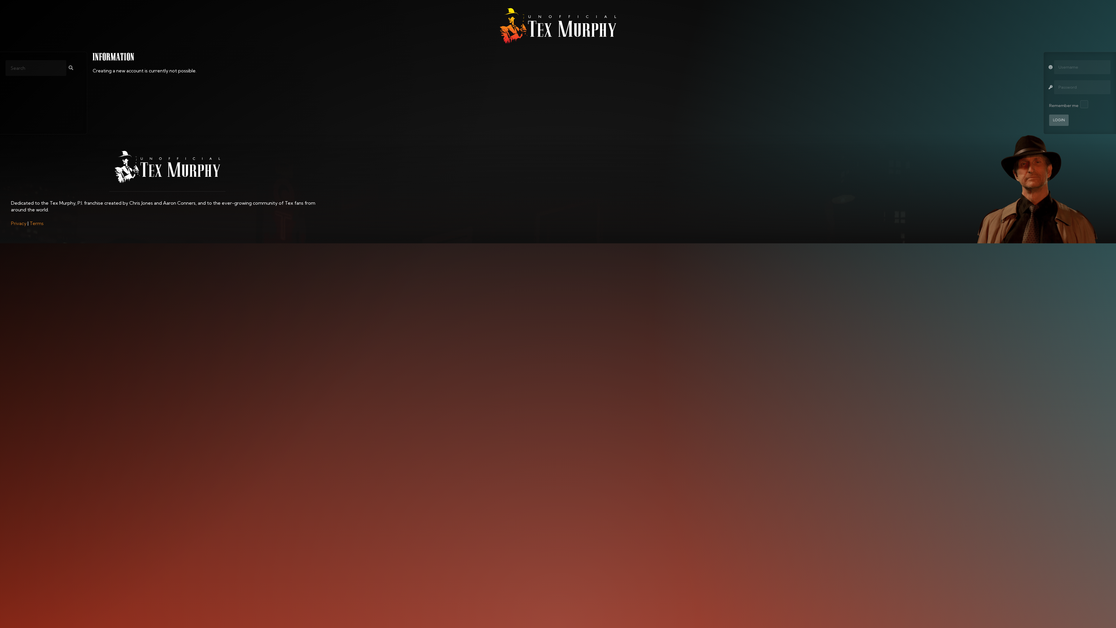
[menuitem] (18, 223)
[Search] (71, 68)
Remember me (1064, 105)
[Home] (558, 26)
